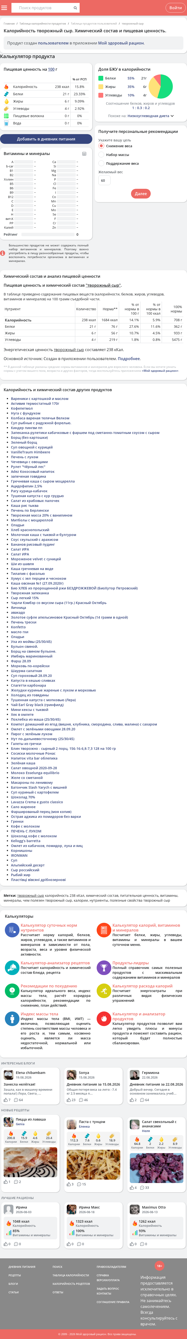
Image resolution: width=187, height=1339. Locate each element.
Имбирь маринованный (31, 656)
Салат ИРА (20, 549)
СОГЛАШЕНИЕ (106, 1302)
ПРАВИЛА (122, 1302)
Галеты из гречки (26, 743)
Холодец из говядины (30, 695)
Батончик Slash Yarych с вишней (39, 787)
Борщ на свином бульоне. (33, 651)
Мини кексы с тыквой (29, 709)
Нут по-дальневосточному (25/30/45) (42, 738)
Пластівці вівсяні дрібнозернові (38, 879)
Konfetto (18, 627)
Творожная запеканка (30, 593)
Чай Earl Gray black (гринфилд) (37, 704)
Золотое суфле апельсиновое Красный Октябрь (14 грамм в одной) (69, 617)
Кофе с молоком (25, 826)
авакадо (18, 612)
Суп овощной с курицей (32, 447)
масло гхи (19, 632)
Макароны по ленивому (32, 782)
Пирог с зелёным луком (31, 734)
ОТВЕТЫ (58, 1292)
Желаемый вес (110, 172)
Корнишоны (21, 850)
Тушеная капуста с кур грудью (37, 495)
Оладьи (17, 525)
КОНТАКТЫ (104, 1293)
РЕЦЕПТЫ (15, 1275)
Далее (141, 193)
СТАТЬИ (14, 1292)
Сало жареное (23, 806)
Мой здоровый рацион (121, 43)
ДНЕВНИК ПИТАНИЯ (22, 1267)
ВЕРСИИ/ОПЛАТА (108, 1280)
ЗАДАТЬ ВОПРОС (108, 1288)
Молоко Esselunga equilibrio (35, 772)
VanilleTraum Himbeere (30, 452)
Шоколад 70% (23, 797)
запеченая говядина (28, 476)
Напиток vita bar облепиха (34, 758)
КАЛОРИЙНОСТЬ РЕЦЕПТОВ (71, 1284)
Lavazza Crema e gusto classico (37, 802)
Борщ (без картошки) (29, 437)
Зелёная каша (23, 763)
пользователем (53, 43)
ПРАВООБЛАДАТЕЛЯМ (111, 1267)
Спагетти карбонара (28, 685)
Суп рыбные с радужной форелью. (41, 423)
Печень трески (23, 622)
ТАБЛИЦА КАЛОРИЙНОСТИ (71, 1275)
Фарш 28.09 (21, 661)
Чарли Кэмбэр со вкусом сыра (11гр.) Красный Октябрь (58, 602)
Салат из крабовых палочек (35, 500)
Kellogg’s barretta (25, 840)
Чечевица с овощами (29, 461)
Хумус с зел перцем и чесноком (38, 578)
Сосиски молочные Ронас (33, 753)
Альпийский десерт (28, 865)
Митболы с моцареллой (32, 520)
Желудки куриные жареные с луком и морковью (53, 690)
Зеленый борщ (24, 442)
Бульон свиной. (24, 646)
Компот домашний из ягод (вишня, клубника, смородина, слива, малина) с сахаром (84, 724)
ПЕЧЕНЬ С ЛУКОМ (26, 831)
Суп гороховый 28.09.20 (31, 675)
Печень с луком (24, 457)
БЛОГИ (13, 1284)
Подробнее (129, 358)
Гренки (17, 821)
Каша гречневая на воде (32, 568)
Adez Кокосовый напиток (33, 471)
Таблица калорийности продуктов (42, 23)
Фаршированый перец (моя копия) (41, 811)
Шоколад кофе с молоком (34, 836)
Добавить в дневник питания (46, 139)
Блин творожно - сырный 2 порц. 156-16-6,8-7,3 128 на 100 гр (63, 748)
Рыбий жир (20, 875)
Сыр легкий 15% (25, 598)
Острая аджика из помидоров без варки (46, 816)
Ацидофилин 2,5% (26, 486)
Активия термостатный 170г (35, 403)
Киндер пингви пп (26, 427)
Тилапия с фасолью (28, 573)
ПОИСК (57, 1267)
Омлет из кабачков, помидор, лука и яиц (47, 845)
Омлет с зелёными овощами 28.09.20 (43, 729)
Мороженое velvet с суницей (36, 559)
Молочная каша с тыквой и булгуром (43, 534)
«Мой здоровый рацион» (160, 371)
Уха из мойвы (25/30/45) (31, 641)
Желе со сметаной (27, 777)
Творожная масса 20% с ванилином (41, 515)
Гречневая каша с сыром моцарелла (43, 481)
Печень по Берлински (30, 510)
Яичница (18, 607)
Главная (9, 23)
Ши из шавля (22, 564)
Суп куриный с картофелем (35, 792)
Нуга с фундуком (25, 413)
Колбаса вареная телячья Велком (40, 418)
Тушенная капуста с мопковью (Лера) (43, 700)
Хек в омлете (22, 714)
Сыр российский (25, 870)
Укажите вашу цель (114, 140)
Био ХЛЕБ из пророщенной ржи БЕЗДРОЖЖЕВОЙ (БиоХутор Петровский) (74, 588)
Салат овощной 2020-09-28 (34, 768)
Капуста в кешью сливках (33, 680)
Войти (175, 7)
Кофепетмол (22, 408)
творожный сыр (133, 23)
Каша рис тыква (24, 505)
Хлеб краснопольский (30, 529)
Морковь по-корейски (30, 666)
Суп (14, 860)
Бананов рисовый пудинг (33, 544)
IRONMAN (19, 855)
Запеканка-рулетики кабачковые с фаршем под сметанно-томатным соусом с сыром (85, 432)
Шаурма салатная (26, 670)
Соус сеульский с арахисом (34, 539)
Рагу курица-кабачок (29, 491)
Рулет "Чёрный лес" (28, 466)
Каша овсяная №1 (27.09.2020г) (37, 583)
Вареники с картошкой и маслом (39, 398)
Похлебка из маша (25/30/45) (35, 719)
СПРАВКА (103, 1275)
